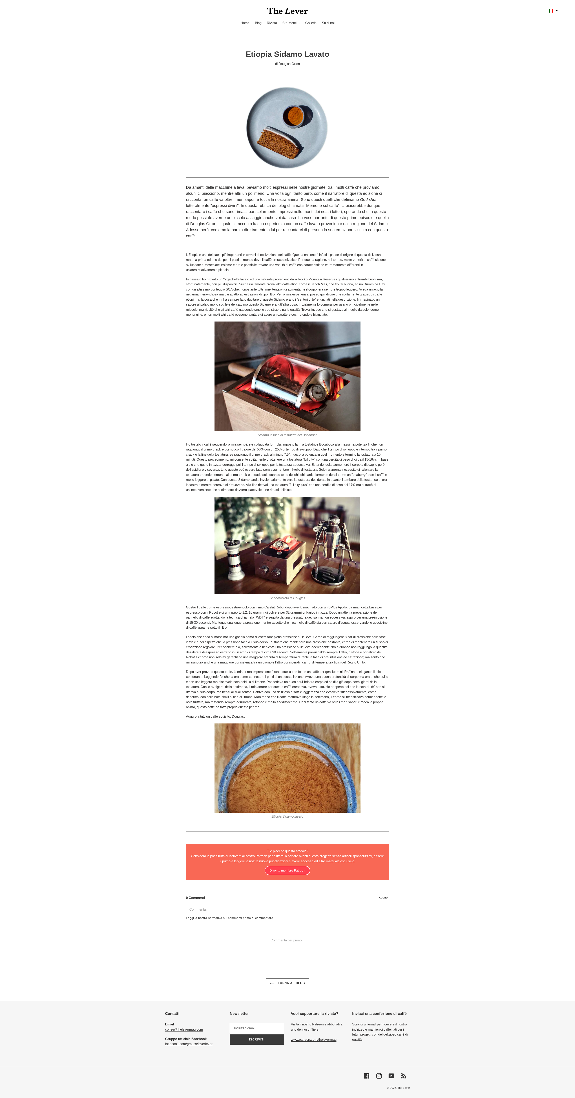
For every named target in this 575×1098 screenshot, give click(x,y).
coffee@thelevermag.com (184, 1029)
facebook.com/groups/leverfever (188, 1044)
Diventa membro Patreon (287, 870)
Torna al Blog (291, 983)
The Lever (404, 1087)
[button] (553, 11)
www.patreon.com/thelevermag (313, 1039)
